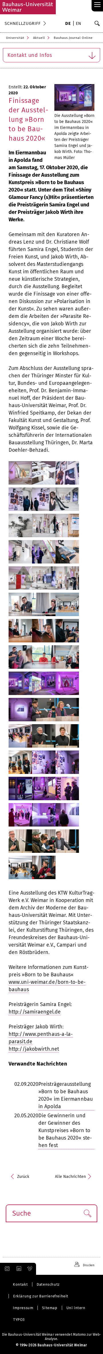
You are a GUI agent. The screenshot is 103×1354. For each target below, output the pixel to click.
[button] (87, 1213)
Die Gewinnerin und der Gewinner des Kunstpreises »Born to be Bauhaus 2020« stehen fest (65, 1130)
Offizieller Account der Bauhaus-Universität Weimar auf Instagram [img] (6, 1269)
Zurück (23, 1176)
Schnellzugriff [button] (23, 23)
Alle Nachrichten (70, 1176)
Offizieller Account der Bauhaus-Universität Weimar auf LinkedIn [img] (18, 1269)
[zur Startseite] (28, 7)
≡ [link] (97, 5)
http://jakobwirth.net (34, 1049)
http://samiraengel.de (35, 1012)
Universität (15, 38)
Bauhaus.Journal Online (73, 38)
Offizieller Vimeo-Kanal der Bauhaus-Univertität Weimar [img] (30, 1269)
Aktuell (39, 38)
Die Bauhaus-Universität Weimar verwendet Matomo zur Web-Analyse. (51, 1337)
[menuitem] (68, 24)
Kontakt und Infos (29, 55)
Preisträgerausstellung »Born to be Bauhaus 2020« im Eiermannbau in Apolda (65, 1095)
